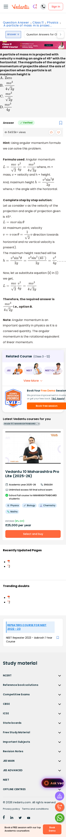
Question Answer (16, 22)
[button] (13, 370)
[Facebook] (4, 818)
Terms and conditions (35, 809)
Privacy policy (11, 809)
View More (31, 381)
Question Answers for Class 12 (45, 34)
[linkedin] (11, 818)
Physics (52, 22)
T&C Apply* (58, 398)
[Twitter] (20, 818)
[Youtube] (28, 818)
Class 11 (38, 22)
